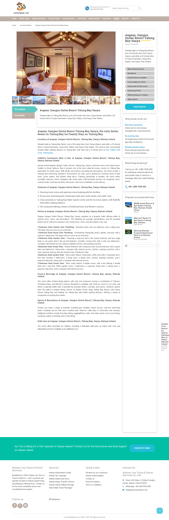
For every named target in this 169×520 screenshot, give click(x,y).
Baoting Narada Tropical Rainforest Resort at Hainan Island (143, 233)
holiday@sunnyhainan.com (137, 490)
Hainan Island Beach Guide (60, 473)
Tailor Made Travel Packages (60, 488)
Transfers (106, 19)
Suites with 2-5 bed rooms (138, 86)
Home (14, 19)
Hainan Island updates (95, 476)
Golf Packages (68, 19)
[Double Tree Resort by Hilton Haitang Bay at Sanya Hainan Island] (142, 337)
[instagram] (25, 505)
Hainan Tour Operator (57, 476)
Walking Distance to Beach (138, 95)
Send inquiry (140, 107)
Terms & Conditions (94, 485)
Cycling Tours (54, 19)
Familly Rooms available (137, 78)
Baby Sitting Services (136, 69)
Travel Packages (39, 19)
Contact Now (142, 448)
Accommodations (26, 25)
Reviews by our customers (97, 473)
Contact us (135, 19)
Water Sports (94, 19)
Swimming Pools (134, 91)
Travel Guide (24, 19)
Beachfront (132, 73)
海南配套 (116, 19)
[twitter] (20, 505)
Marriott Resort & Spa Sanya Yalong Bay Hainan (142, 220)
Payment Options (93, 482)
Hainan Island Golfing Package (61, 485)
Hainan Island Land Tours (59, 479)
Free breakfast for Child (136, 82)
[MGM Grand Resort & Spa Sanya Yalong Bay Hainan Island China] (128, 207)
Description (20, 109)
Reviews (125, 19)
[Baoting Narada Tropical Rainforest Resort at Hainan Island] (128, 234)
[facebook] (14, 505)
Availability (20, 115)
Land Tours (81, 19)
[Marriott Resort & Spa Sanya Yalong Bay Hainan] (128, 221)
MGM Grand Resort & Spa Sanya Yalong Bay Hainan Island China (144, 206)
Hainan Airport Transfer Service (61, 482)
